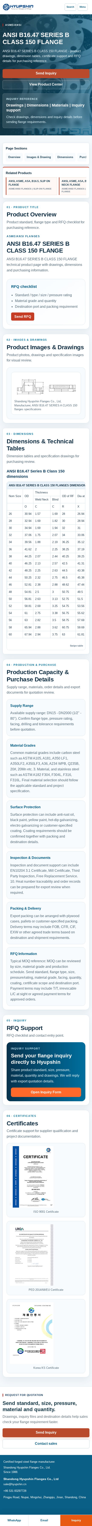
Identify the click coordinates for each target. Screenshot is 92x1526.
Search (70, 7)
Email (44, 1520)
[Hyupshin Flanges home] (18, 7)
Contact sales (46, 1443)
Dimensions (65, 157)
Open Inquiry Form (46, 1092)
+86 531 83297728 (14, 1490)
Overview (14, 157)
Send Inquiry (46, 73)
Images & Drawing (39, 157)
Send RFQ (22, 316)
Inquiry (76, 1520)
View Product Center (46, 84)
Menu (83, 7)
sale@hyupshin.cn (14, 1484)
